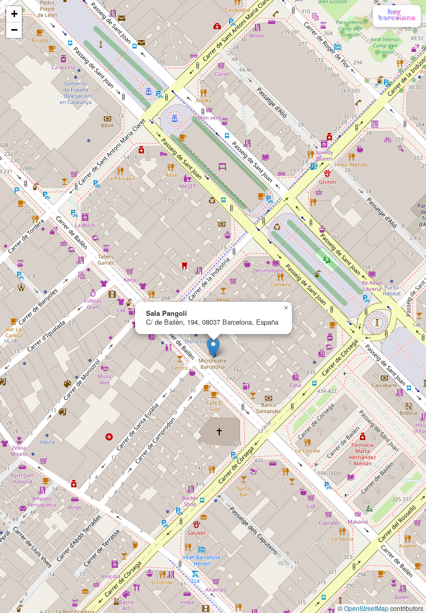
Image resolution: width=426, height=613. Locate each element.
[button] (213, 347)
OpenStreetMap (366, 608)
